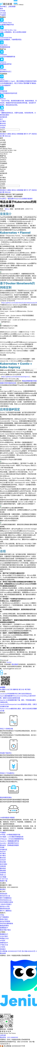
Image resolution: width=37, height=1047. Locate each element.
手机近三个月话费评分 (7, 773)
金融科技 (15, 689)
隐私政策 (3, 870)
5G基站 (8, 134)
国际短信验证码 (5, 908)
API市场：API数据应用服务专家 (10, 835)
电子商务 (28, 689)
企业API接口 (4, 936)
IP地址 (2, 915)
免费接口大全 (4, 938)
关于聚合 (3, 121)
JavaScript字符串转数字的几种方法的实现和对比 (16, 694)
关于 (1, 119)
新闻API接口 (4, 919)
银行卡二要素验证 (5, 911)
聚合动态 (3, 123)
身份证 (13, 134)
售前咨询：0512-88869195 (9, 1037)
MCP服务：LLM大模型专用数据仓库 (11, 837)
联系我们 (3, 889)
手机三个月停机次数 (6, 729)
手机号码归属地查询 (6, 923)
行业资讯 (3, 199)
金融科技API (4, 943)
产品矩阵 (3, 15)
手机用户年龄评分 (5, 753)
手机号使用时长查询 (6, 902)
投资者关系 (3, 117)
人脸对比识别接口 (5, 904)
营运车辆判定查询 (5, 797)
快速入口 (3, 875)
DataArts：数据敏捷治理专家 (9, 841)
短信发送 (3, 134)
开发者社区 (3, 849)
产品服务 (3, 832)
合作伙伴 (3, 125)
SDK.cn (7, 209)
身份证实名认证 (5, 896)
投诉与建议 (3, 864)
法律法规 (3, 866)
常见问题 (3, 862)
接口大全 (21, 689)
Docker (8, 662)
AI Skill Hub (4, 879)
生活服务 (3, 689)
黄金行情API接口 (5, 930)
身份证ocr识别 (4, 906)
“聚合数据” (14, 664)
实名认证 (8, 136)
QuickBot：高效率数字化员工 (9, 843)
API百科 (2, 128)
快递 (33, 134)
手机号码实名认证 (5, 900)
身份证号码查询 (5, 921)
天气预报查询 (4, 917)
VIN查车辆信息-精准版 (7, 817)
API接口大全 (4, 945)
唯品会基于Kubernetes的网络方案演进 (20, 199)
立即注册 (3, 1035)
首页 (1, 9)
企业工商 (9, 689)
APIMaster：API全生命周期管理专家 (12, 839)
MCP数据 (3, 877)
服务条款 (3, 868)
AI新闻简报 (19, 134)
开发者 (2, 847)
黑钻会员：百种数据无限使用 (9, 845)
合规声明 (3, 873)
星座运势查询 (4, 925)
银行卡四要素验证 (5, 898)
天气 (30, 134)
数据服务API (4, 934)
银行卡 (26, 134)
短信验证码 (3, 894)
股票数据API (4, 928)
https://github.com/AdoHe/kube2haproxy (15, 376)
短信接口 (3, 949)
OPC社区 (3, 13)
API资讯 (2, 947)
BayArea (3, 851)
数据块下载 (3, 881)
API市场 (2, 11)
